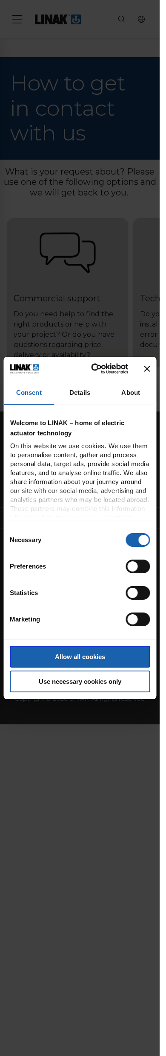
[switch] (138, 566)
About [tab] (130, 392)
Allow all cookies (80, 656)
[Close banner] (147, 369)
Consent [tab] (29, 392)
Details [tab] (79, 392)
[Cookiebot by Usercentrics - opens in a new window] (95, 368)
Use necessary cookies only (80, 681)
